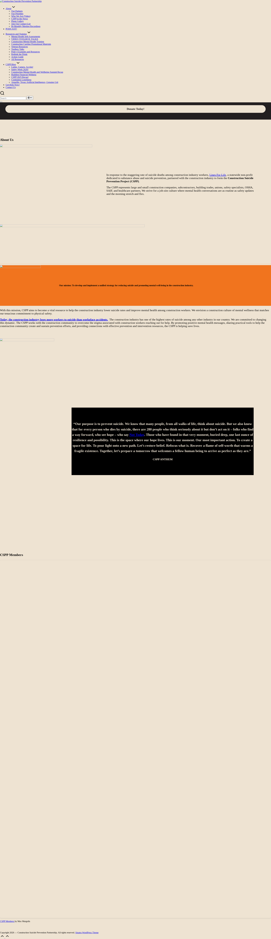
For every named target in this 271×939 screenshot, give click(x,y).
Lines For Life (217, 174)
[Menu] (1, 101)
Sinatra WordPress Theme (87, 932)
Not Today (136, 435)
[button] (30, 98)
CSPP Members (7, 921)
